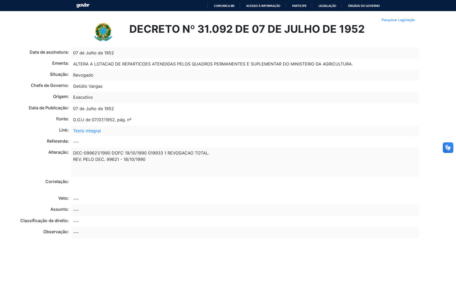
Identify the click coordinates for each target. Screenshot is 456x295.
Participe (299, 6)
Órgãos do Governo (364, 6)
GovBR (82, 5)
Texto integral (87, 130)
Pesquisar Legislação (398, 20)
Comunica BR (224, 6)
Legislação (327, 6)
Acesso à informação (263, 6)
